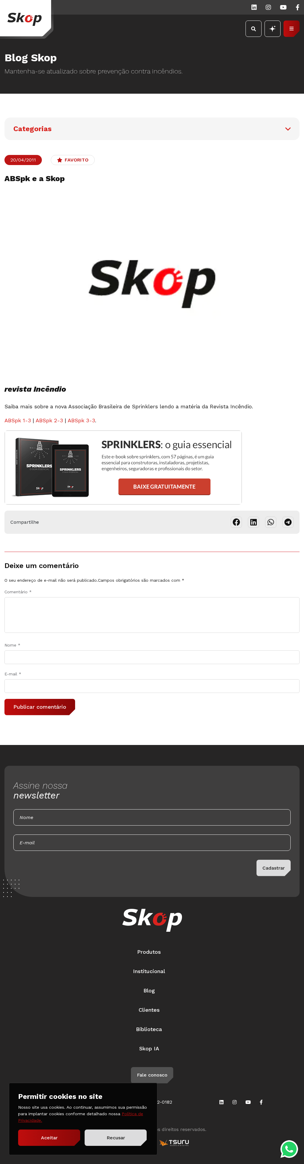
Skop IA (149, 1048)
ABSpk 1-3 (17, 420)
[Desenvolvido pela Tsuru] (174, 1142)
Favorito (76, 160)
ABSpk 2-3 (49, 420)
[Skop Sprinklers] (26, 19)
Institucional (149, 971)
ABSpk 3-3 (81, 420)
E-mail (12, 674)
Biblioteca (149, 1029)
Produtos (149, 952)
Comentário (18, 591)
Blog (149, 990)
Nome (12, 645)
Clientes (149, 1010)
